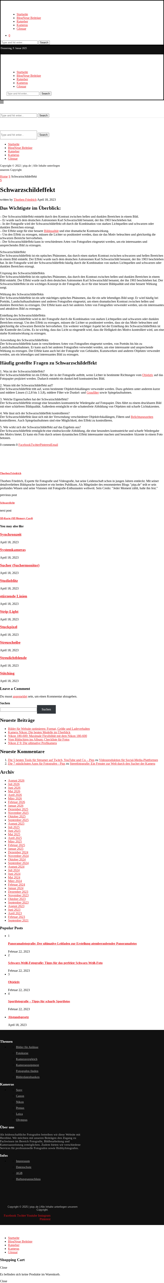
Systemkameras (13, 550)
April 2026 (15, 795)
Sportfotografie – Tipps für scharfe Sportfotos (39, 1001)
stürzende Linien (13, 596)
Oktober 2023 (17, 899)
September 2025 (18, 820)
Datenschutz (23, 1167)
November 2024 (18, 856)
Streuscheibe (10, 642)
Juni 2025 (14, 830)
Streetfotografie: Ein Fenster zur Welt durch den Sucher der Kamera (112, 763)
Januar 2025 (15, 848)
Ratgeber (22, 21)
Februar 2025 (16, 845)
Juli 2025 (14, 827)
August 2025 (16, 823)
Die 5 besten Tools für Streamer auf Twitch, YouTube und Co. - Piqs (51, 760)
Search (44, 42)
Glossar (21, 28)
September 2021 (18, 920)
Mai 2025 (14, 834)
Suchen (5, 703)
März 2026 (15, 798)
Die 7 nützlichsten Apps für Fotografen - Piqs (36, 763)
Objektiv (147, 375)
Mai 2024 (14, 877)
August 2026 (16, 780)
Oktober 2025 (17, 816)
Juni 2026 (14, 787)
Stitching (7, 673)
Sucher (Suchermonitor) (19, 565)
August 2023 (16, 906)
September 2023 (18, 902)
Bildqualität (51, 231)
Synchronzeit (10, 534)
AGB (19, 1173)
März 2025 (15, 841)
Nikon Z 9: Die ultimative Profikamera (32, 743)
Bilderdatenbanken (28, 1077)
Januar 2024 (15, 888)
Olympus (21, 1119)
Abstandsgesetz (18, 1017)
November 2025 (18, 812)
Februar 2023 (16, 917)
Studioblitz (9, 581)
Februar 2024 (16, 884)
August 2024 (16, 866)
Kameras (22, 25)
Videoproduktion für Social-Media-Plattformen (128, 760)
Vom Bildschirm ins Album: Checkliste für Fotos (38, 739)
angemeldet (20, 696)
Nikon (20, 1101)
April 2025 (15, 838)
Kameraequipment (27, 1065)
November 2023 (18, 895)
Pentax (20, 1107)
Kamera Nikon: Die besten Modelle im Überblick (39, 732)
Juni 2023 (14, 909)
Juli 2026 (14, 784)
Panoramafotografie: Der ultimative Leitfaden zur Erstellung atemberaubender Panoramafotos (72, 943)
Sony (19, 1089)
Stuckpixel (8, 627)
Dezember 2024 (18, 852)
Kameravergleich (26, 1059)
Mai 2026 (14, 791)
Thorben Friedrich (25, 199)
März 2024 (15, 881)
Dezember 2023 (18, 891)
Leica (19, 1113)
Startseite (22, 14)
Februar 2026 (16, 802)
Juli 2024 (14, 870)
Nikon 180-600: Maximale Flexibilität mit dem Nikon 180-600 (47, 736)
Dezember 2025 (18, 809)
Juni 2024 (14, 873)
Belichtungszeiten (142, 416)
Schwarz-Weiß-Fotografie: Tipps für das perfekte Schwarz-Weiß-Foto (55, 963)
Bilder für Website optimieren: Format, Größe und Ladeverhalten (49, 728)
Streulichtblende (13, 658)
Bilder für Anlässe (27, 1047)
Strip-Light (9, 611)
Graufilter (93, 392)
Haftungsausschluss (28, 1179)
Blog (29, 18)
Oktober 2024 (17, 859)
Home (4, 176)
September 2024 (18, 863)
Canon (20, 1095)
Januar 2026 (15, 805)
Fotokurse (22, 1053)
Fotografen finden (27, 1071)
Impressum (23, 1161)
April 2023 (15, 913)
